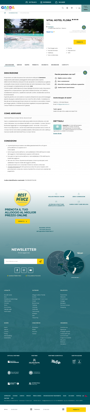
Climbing (34, 307)
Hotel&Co (33, 2)
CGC (12, 398)
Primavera (35, 327)
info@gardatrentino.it (63, 104)
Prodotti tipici (64, 299)
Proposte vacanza (65, 331)
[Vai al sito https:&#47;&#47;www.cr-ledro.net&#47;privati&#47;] (13, 383)
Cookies (15, 395)
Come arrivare (64, 335)
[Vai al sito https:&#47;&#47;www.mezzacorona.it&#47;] (34, 361)
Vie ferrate (35, 309)
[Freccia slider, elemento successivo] (39, 34)
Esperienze (47, 2)
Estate (34, 329)
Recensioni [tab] (55, 64)
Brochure (62, 342)
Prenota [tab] (35, 64)
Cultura (6, 331)
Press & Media (37, 395)
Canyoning (35, 317)
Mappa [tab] (27, 64)
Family (6, 333)
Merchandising (8, 335)
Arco (5, 297)
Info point (63, 340)
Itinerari (34, 297)
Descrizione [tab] (9, 64)
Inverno (34, 333)
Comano (6, 303)
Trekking (34, 305)
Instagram (24, 270)
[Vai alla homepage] (8, 8)
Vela (33, 315)
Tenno (5, 305)
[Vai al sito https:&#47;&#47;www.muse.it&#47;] (55, 361)
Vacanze (61, 2)
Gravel (34, 301)
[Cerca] (63, 8)
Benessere (63, 303)
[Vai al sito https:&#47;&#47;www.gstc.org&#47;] (76, 361)
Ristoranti (63, 297)
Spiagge (62, 301)
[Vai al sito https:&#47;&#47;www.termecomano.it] (34, 372)
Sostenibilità (7, 337)
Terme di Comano (65, 305)
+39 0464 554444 (63, 102)
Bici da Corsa (35, 303)
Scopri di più (57, 133)
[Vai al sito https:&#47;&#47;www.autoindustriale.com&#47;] (34, 383)
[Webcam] (67, 8)
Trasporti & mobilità (65, 337)
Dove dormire (64, 327)
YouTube (30, 270)
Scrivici (22, 395)
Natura (6, 329)
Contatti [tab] (65, 64)
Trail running (35, 311)
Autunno (34, 331)
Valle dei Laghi (8, 309)
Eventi (5, 327)
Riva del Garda (8, 295)
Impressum (7, 395)
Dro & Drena (7, 307)
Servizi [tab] (19, 64)
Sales (64, 395)
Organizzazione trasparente (52, 395)
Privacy (28, 395)
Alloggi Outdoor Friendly (38, 295)
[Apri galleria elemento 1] (24, 34)
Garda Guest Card (65, 333)
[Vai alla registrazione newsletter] (40, 261)
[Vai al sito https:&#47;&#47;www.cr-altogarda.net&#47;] (13, 361)
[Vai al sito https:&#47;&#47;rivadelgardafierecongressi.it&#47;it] (13, 372)
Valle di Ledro (7, 301)
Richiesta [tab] (45, 64)
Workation (63, 344)
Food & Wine (63, 295)
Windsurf (34, 313)
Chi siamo (71, 395)
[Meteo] (72, 8)
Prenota (80, 42)
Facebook (17, 270)
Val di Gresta (7, 311)
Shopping (63, 307)
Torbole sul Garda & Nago (11, 299)
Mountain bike (36, 299)
